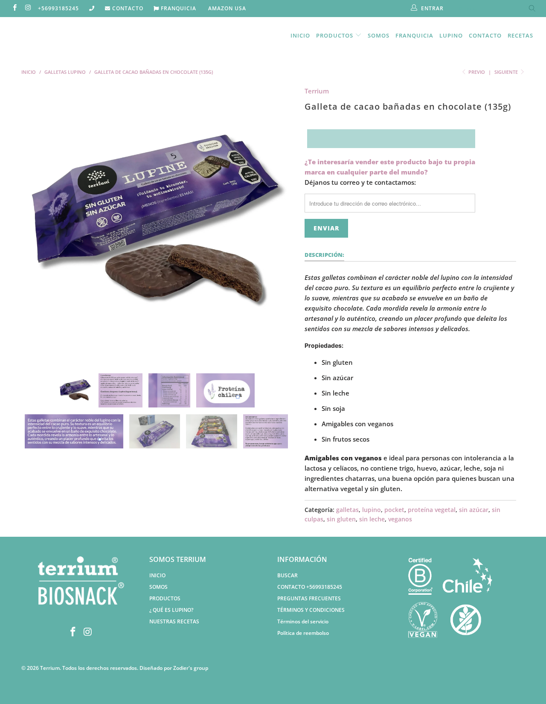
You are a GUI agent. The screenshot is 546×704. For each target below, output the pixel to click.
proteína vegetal (432, 510)
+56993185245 (58, 8)
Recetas (520, 35)
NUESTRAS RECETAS (174, 621)
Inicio (300, 35)
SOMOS (158, 587)
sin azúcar (473, 510)
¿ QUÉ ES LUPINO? (171, 610)
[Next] (281, 223)
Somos (378, 35)
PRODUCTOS (164, 598)
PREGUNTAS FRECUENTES (309, 598)
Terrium (317, 91)
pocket (394, 510)
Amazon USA (226, 8)
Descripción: (324, 255)
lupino (371, 510)
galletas (347, 510)
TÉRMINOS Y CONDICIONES (311, 610)
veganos (400, 519)
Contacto (485, 35)
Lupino (451, 35)
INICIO (157, 575)
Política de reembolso (303, 633)
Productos (335, 35)
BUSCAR (287, 575)
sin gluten (341, 519)
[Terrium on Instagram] (27, 8)
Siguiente (506, 72)
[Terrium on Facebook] (14, 8)
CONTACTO (126, 8)
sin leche (372, 519)
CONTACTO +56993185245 (309, 587)
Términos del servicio (302, 621)
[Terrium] (48, 34)
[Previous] (36, 223)
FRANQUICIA (177, 8)
